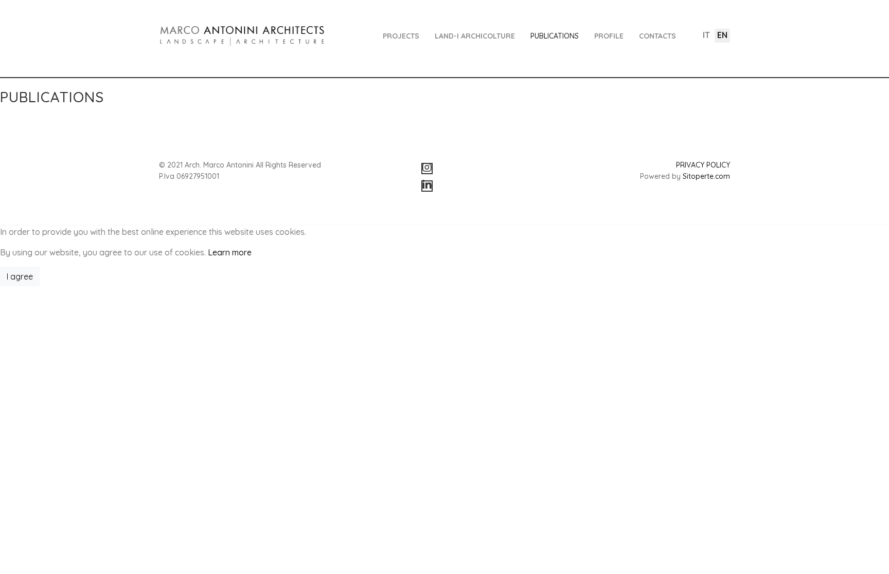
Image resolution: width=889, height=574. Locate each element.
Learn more (230, 252)
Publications (554, 36)
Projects (401, 36)
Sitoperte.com (706, 176)
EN (722, 35)
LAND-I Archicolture (475, 36)
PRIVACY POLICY (703, 165)
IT (706, 35)
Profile (609, 36)
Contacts (657, 36)
